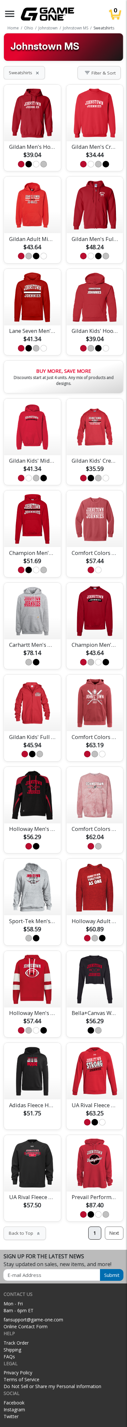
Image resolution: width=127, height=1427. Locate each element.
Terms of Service (21, 1379)
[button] (10, 14)
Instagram (14, 1409)
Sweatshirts (24, 73)
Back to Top (25, 1233)
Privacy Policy (18, 1372)
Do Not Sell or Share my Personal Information (52, 1386)
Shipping (12, 1350)
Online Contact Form (26, 1326)
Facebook (14, 1403)
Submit (112, 1275)
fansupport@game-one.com (33, 1319)
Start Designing (32, 128)
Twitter (11, 1416)
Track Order (16, 1343)
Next (114, 1233)
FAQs (9, 1356)
